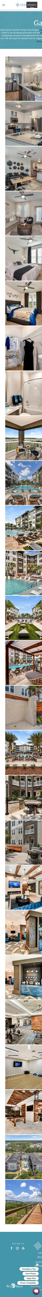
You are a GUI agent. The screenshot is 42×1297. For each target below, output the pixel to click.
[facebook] (12, 1248)
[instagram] (17, 1248)
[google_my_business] (23, 1248)
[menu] (3, 5)
